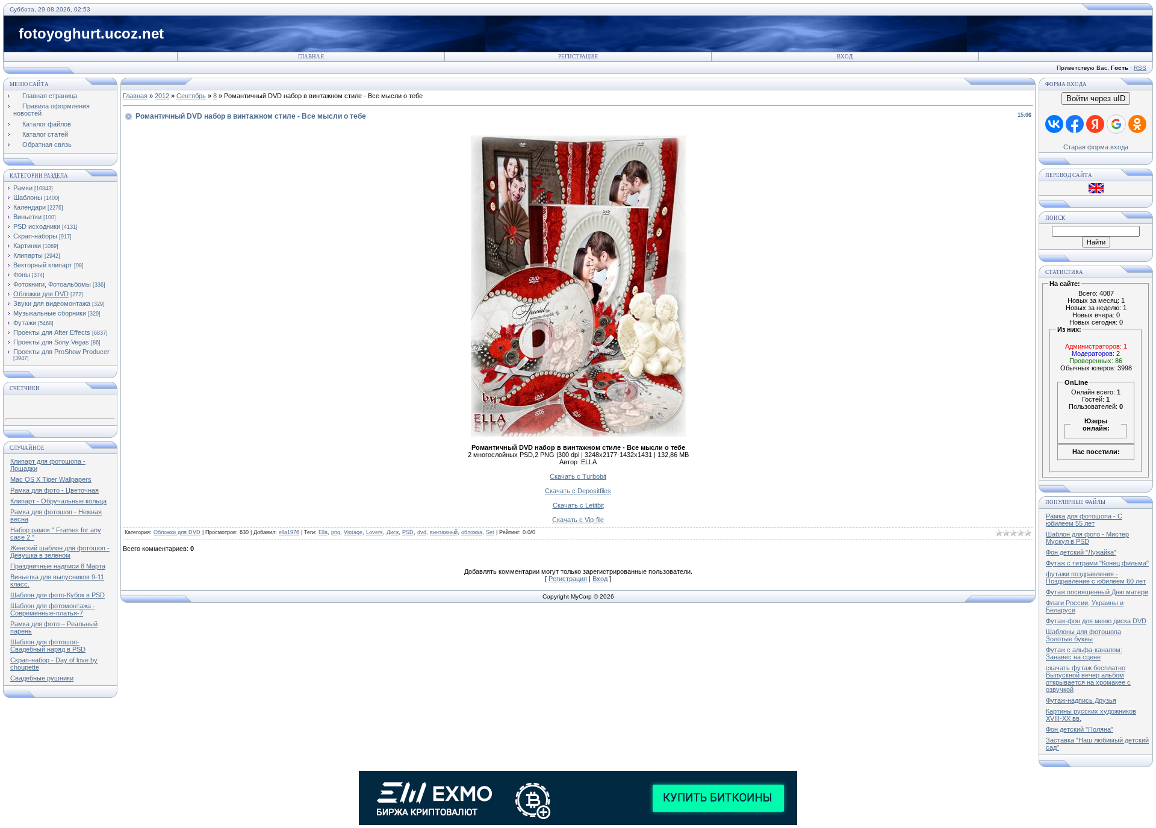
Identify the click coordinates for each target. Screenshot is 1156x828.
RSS (1140, 67)
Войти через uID (1095, 98)
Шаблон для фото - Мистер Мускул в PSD (1087, 538)
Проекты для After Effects (51, 332)
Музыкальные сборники (49, 313)
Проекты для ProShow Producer (61, 351)
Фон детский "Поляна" (1079, 729)
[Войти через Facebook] (1075, 124)
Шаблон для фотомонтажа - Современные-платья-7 (52, 609)
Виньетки (27, 216)
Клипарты (28, 255)
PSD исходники (36, 226)
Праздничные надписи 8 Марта (57, 566)
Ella (323, 532)
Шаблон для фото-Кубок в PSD (57, 595)
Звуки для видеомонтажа (51, 303)
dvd (421, 532)
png (335, 532)
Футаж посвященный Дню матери (1097, 592)
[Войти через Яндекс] (1095, 124)
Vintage (353, 532)
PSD (408, 532)
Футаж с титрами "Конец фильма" (1097, 563)
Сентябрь (191, 95)
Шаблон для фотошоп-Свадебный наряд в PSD (47, 645)
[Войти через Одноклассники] (1137, 124)
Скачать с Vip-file (578, 519)
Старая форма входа (1095, 147)
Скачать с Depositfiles (578, 490)
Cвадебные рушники (41, 678)
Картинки (27, 245)
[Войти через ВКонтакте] (1054, 124)
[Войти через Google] (1116, 124)
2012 (162, 95)
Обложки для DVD (41, 293)
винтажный (444, 532)
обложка (471, 532)
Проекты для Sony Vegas (51, 342)
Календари (29, 207)
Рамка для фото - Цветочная (54, 490)
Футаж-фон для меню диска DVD (1096, 620)
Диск (393, 532)
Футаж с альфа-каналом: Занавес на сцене (1084, 653)
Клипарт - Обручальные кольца (58, 501)
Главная (311, 57)
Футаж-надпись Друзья (1081, 700)
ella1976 (289, 532)
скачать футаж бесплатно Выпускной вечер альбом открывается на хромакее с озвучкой (1088, 678)
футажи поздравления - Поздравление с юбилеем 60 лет (1096, 577)
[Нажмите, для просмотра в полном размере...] (578, 434)
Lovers (374, 532)
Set (490, 532)
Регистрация (578, 57)
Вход (845, 57)
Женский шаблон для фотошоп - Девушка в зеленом (60, 551)
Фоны (21, 274)
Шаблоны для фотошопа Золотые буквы (1083, 635)
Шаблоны (27, 197)
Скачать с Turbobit (578, 476)
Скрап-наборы (35, 236)
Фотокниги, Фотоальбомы (52, 284)
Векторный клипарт (42, 265)
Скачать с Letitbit (578, 505)
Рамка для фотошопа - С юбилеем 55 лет (1084, 519)
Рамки (23, 187)
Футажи (24, 322)
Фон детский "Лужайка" (1081, 552)
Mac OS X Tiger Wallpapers (51, 479)
